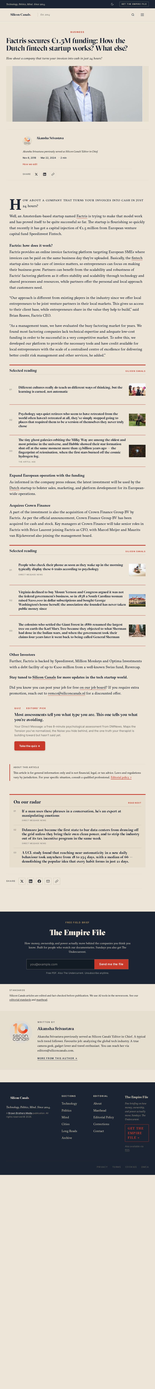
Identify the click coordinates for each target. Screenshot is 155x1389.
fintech (137, 258)
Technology (69, 1103)
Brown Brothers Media (20, 1113)
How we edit (30, 164)
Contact (98, 1131)
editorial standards (20, 999)
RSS (127, 1150)
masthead (41, 999)
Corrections (101, 1124)
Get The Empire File (134, 4)
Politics (66, 1110)
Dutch (14, 488)
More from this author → (57, 1058)
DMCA (145, 1167)
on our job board (93, 687)
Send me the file (111, 964)
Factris (82, 216)
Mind (65, 1117)
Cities (66, 1124)
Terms (116, 1167)
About (97, 1103)
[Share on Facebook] (39, 881)
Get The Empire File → (136, 1133)
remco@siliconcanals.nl (66, 693)
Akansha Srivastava (50, 138)
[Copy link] (53, 174)
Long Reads (69, 1131)
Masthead (99, 1110)
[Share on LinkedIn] (45, 174)
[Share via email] (48, 881)
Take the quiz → (29, 746)
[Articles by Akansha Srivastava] (28, 141)
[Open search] (132, 14)
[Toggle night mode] (112, 4)
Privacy (102, 1167)
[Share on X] (36, 174)
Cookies (131, 1167)
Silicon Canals (44, 677)
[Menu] (142, 14)
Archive (67, 1138)
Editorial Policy (103, 1117)
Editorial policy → (121, 777)
